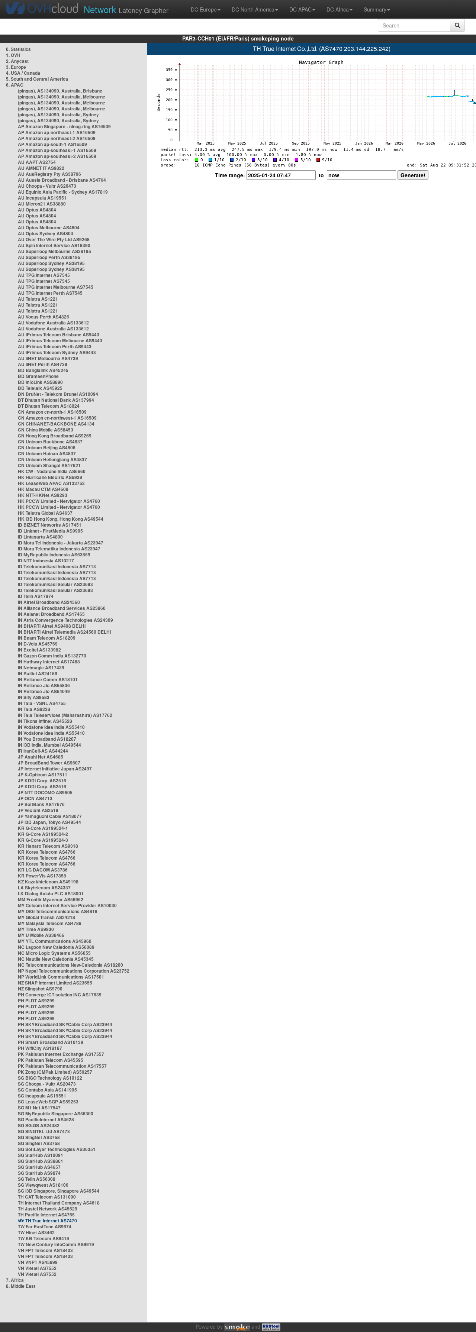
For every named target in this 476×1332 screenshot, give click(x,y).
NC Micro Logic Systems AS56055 (54, 953)
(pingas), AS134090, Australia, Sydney (58, 114)
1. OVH (13, 55)
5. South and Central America (37, 78)
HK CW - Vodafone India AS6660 (52, 471)
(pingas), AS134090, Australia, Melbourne (61, 96)
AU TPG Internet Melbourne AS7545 (55, 287)
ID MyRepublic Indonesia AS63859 (54, 554)
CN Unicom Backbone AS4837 (50, 441)
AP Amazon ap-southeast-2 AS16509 (57, 156)
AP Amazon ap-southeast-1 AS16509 (57, 150)
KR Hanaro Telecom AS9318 (48, 846)
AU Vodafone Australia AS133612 (53, 322)
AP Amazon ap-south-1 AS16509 (52, 144)
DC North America (253, 9)
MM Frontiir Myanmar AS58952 (50, 899)
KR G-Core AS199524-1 (43, 828)
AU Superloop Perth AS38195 (49, 257)
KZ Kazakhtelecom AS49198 (48, 881)
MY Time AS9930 (36, 929)
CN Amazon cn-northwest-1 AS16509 (57, 417)
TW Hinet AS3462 (36, 1232)
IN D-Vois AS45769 (38, 643)
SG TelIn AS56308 (36, 1179)
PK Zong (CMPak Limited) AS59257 (55, 1071)
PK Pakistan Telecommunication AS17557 (62, 1066)
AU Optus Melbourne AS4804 (49, 227)
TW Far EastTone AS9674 (44, 1226)
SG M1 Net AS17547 (39, 1107)
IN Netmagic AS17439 (41, 667)
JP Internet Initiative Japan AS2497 (55, 768)
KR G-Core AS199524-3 (43, 840)
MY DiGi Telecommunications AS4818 (57, 911)
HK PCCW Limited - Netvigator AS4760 (59, 501)
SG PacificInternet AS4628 (46, 1119)
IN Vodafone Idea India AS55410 (51, 727)
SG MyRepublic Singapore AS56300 (55, 1113)
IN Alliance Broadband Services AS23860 (62, 608)
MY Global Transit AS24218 (46, 917)
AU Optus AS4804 (37, 209)
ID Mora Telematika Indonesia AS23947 (59, 548)
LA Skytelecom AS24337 (44, 887)
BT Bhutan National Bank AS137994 (56, 400)
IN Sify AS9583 (33, 697)
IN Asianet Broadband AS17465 (51, 614)
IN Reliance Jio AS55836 (44, 685)
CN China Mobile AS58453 (45, 429)
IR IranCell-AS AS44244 (43, 750)
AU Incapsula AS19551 (42, 197)
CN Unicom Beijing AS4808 (46, 447)
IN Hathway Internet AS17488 (49, 661)
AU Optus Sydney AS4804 (45, 233)
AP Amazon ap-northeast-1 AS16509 (57, 132)
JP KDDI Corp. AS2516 (42, 780)
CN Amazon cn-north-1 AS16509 (52, 411)
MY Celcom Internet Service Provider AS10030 (67, 905)
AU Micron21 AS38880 (42, 203)
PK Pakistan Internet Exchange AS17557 (61, 1054)
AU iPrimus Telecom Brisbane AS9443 (58, 334)
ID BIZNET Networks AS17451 (49, 524)
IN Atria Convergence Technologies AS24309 (65, 620)
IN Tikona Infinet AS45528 (45, 721)
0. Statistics (18, 49)
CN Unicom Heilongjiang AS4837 (52, 459)
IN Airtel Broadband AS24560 (49, 602)
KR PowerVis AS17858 (42, 875)
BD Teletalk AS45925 (40, 388)
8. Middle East (20, 1286)
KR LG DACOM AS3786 (43, 869)
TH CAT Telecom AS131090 (47, 1196)
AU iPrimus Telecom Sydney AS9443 (57, 352)
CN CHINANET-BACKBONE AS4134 (56, 423)
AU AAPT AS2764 (37, 162)
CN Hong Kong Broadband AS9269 (54, 435)
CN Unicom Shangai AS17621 (49, 465)
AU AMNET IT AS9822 (41, 168)
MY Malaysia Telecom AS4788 (49, 923)
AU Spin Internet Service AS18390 (54, 245)
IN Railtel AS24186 (37, 673)
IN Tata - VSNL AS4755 (42, 703)
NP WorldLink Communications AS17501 (61, 976)
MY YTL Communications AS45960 (54, 941)
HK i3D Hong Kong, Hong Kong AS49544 (60, 518)
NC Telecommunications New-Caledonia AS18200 (70, 964)
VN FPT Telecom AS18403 (45, 1250)
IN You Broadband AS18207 (47, 738)
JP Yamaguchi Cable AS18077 (50, 816)
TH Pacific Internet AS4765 (46, 1214)
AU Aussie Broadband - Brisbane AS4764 (62, 180)
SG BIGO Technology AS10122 (50, 1077)
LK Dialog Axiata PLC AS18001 (51, 893)
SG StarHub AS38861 (40, 1161)
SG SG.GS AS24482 (39, 1125)
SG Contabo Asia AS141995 (47, 1089)
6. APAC (14, 84)
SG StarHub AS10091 (40, 1155)
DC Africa (338, 9)
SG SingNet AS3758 (39, 1137)
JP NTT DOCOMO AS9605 (45, 792)
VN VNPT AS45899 (38, 1262)
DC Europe (204, 9)
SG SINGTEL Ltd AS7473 (44, 1131)
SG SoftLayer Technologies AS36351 (57, 1149)
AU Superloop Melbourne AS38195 (54, 251)
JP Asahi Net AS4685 (40, 756)
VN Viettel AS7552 (37, 1268)
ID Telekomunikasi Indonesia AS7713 (57, 566)
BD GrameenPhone (38, 376)
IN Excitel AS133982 (39, 649)
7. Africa (15, 1280)
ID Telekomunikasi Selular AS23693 (55, 584)
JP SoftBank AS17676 (41, 804)
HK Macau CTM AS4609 (43, 489)
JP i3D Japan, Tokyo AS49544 (49, 822)
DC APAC (300, 9)
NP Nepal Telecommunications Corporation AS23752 (73, 970)
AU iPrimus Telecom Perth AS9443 (54, 346)
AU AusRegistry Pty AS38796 (49, 174)
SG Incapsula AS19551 (42, 1095)
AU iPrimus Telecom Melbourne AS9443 (60, 340)
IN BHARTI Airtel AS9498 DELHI (52, 626)
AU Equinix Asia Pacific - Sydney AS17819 (63, 191)
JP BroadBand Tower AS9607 (49, 762)
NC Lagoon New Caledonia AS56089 (56, 947)
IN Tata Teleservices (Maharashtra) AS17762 (65, 715)
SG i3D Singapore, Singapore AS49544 (58, 1190)
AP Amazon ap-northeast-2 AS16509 (57, 138)
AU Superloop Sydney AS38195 (51, 263)
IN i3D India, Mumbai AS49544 (49, 744)
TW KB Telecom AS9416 (43, 1238)
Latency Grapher (126, 9)
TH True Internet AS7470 (51, 1220)
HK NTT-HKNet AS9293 (42, 495)
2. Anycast (17, 61)
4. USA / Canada (23, 72)
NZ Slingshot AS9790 (40, 988)
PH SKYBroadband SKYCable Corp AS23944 (65, 1024)
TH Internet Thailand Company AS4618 (59, 1202)
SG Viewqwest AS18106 (43, 1184)
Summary (375, 9)
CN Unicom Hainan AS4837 (47, 453)
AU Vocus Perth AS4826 (43, 316)
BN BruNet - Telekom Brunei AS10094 (58, 394)
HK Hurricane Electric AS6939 (50, 477)
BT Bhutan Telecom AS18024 (49, 405)
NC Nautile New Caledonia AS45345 (56, 959)
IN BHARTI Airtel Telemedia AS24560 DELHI (64, 631)
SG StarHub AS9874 (39, 1173)
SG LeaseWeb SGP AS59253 (48, 1101)
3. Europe (16, 67)
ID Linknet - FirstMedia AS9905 (50, 530)
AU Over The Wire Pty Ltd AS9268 (54, 239)
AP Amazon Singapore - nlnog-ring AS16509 (64, 126)
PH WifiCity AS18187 (40, 1048)
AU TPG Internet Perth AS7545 (50, 293)
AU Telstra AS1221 (38, 298)
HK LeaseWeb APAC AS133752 (51, 483)
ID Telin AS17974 (36, 596)
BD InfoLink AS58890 (40, 382)
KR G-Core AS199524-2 (43, 834)
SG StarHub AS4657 (39, 1167)
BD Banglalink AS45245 (43, 370)
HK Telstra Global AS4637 (45, 513)
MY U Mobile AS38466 (41, 935)
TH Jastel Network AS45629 (47, 1208)
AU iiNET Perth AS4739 (42, 364)
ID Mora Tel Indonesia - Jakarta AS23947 (60, 542)
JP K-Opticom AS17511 (42, 774)
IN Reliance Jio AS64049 (44, 691)
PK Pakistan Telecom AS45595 (50, 1060)
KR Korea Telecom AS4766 (46, 851)
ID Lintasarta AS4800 (40, 536)
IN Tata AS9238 (34, 709)
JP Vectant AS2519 (38, 810)
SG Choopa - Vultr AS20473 (47, 1083)
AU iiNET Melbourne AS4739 (48, 358)
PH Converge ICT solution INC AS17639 (60, 994)
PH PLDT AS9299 (36, 1000)
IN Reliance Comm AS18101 (48, 679)
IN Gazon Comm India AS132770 (52, 655)
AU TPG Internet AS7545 (44, 275)
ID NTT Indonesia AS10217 (46, 560)
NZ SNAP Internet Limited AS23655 (55, 982)
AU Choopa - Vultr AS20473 (47, 185)
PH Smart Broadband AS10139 (50, 1042)
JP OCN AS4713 (35, 798)
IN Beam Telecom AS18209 (46, 637)
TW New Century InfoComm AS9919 (56, 1244)
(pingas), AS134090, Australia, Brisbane (60, 90)
